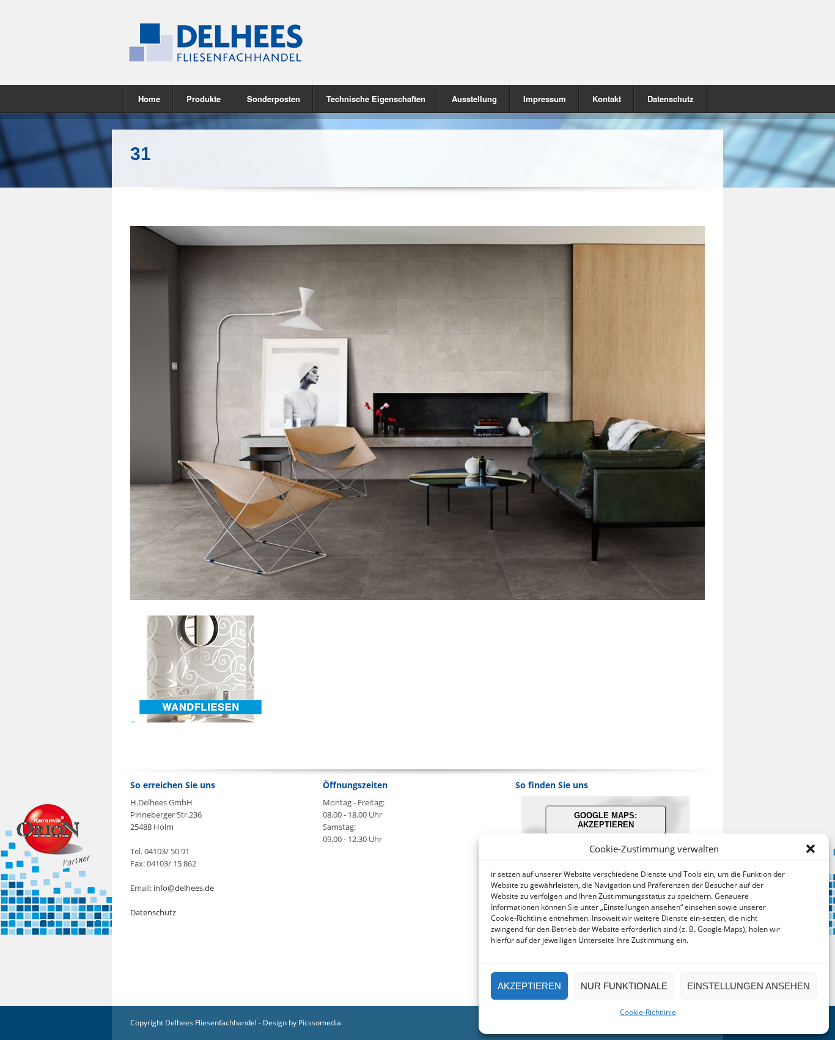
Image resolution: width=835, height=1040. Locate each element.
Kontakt (606, 98)
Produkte (197, 98)
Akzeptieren (529, 986)
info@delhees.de (183, 887)
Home (149, 98)
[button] (810, 849)
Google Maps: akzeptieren (605, 820)
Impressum (544, 98)
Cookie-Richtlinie (648, 1012)
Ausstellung (474, 98)
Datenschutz (670, 98)
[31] (417, 596)
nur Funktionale (624, 986)
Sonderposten (273, 98)
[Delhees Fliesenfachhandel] (264, 42)
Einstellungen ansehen (748, 986)
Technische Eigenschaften (375, 98)
